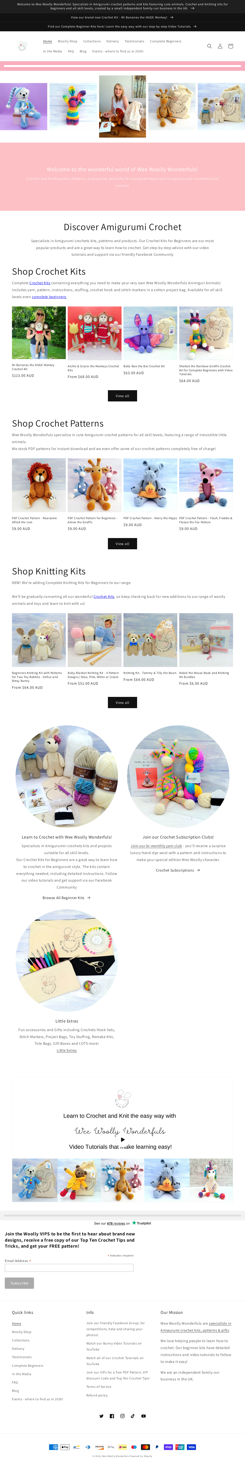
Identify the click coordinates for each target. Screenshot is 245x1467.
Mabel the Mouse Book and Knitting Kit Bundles (204, 675)
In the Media (21, 1374)
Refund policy (97, 1395)
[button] (209, 46)
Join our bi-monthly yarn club (156, 845)
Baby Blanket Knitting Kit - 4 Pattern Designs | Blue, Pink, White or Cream (93, 675)
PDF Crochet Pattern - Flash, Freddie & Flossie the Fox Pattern (206, 520)
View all (122, 396)
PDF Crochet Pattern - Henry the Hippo (150, 518)
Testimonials (22, 1357)
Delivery (18, 1348)
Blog (15, 1391)
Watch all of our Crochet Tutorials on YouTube (115, 1361)
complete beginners (49, 296)
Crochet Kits (39, 282)
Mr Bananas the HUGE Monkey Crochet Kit (33, 367)
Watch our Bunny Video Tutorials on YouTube (114, 1346)
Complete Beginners (28, 1365)
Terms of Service (98, 1386)
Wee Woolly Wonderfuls (115, 1456)
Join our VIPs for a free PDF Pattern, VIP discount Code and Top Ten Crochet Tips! (118, 1375)
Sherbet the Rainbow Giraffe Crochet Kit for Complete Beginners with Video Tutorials (206, 370)
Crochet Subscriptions (175, 870)
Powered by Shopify (140, 1456)
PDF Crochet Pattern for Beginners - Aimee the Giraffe (92, 520)
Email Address (18, 1261)
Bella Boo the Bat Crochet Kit (144, 366)
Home (16, 1323)
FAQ (15, 1382)
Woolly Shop (22, 1332)
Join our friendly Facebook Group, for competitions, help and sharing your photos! (115, 1329)
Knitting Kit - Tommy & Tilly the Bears (150, 673)
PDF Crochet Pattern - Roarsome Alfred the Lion (34, 520)
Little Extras (67, 1050)
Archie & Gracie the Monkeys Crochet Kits (93, 368)
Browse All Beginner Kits (63, 897)
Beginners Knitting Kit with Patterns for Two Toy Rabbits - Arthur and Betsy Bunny (37, 677)
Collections (21, 1340)
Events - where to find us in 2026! (37, 1399)
